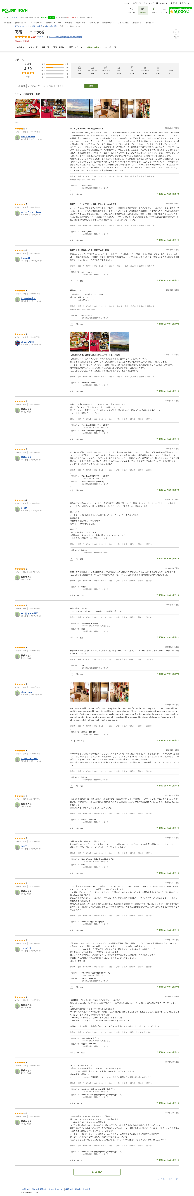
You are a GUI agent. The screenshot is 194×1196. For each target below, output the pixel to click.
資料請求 (86, 1189)
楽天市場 (174, 3)
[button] (27, 108)
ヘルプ (126, 3)
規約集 (78, 1189)
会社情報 (26, 1189)
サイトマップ (148, 3)
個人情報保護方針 (39, 1189)
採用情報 (69, 1189)
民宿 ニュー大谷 (29, 31)
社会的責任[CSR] (56, 1189)
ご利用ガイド (136, 3)
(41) (93, 47)
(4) (59, 47)
